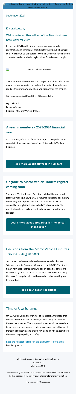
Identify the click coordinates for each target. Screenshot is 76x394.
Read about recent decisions (38, 289)
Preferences (31, 382)
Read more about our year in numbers (38, 164)
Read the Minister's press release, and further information (35, 342)
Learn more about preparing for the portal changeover (38, 224)
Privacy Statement (40, 376)
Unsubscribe (44, 382)
